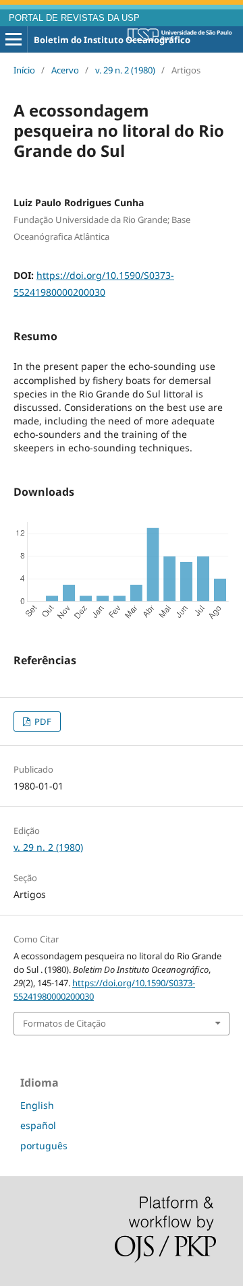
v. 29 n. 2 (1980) (125, 70)
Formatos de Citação (64, 1023)
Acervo (65, 70)
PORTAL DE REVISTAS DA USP (74, 18)
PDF (41, 721)
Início (24, 70)
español (38, 1125)
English (37, 1105)
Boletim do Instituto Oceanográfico (112, 40)
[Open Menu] (13, 39)
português (44, 1145)
